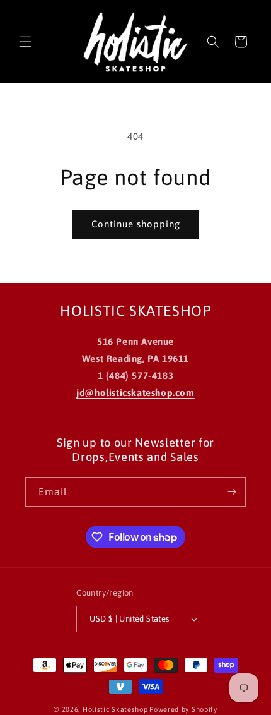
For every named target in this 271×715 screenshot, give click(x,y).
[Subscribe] (231, 492)
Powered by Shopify (183, 709)
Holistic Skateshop (115, 709)
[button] (25, 42)
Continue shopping (135, 224)
